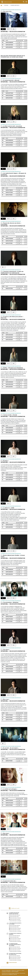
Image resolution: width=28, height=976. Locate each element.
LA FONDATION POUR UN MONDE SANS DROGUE (11, 9)
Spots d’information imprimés (15, 919)
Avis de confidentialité (6, 970)
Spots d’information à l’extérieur (15, 928)
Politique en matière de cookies (17, 970)
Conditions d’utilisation (6, 971)
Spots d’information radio (14, 916)
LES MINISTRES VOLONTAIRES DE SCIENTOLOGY (15, 954)
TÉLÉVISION (6, 5)
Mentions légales (15, 971)
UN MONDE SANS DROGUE (14, 5)
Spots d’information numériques (15, 920)
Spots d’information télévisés (15, 915)
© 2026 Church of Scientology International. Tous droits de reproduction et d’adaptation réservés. (13, 974)
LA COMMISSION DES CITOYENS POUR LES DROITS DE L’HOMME (15, 944)
